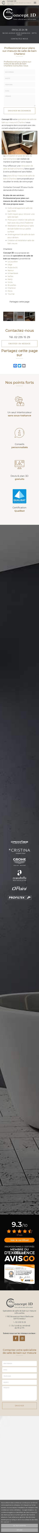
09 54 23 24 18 (19, 29)
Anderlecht (13, 268)
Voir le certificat (19, 1240)
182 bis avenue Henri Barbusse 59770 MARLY (20, 1317)
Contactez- (19, 39)
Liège (10, 265)
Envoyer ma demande (19, 111)
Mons (10, 291)
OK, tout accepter (19, 1525)
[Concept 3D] (3, 3)
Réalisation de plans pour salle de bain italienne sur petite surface (21, 229)
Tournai (11, 294)
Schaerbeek (13, 273)
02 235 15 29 (22, 337)
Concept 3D (19, 2)
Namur (11, 270)
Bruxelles (12, 285)
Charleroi (11, 288)
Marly (10, 279)
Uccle (10, 282)
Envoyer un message (19, 344)
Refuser (19, 1530)
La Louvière (13, 262)
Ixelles (10, 276)
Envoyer (19, 1406)
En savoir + (8, 316)
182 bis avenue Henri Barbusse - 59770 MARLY (19, 34)
